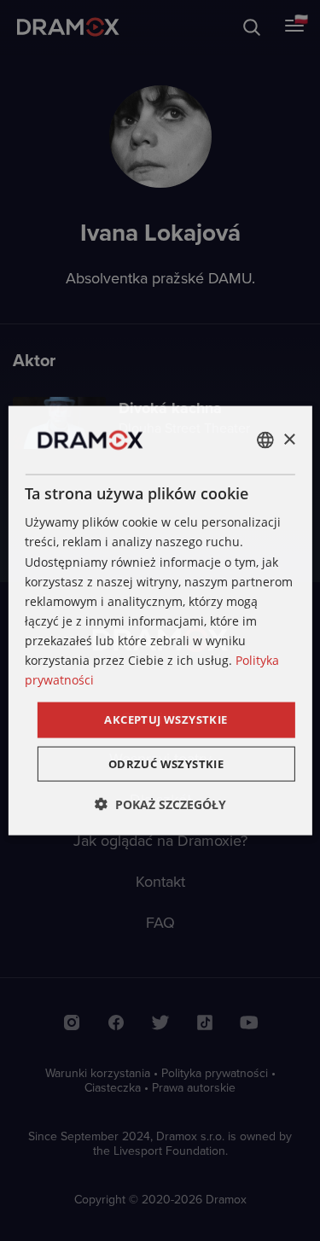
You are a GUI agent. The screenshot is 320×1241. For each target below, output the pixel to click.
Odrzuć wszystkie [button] (166, 763)
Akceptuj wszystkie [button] (165, 719)
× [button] (288, 439)
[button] (160, 803)
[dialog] (159, 621)
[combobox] (265, 440)
